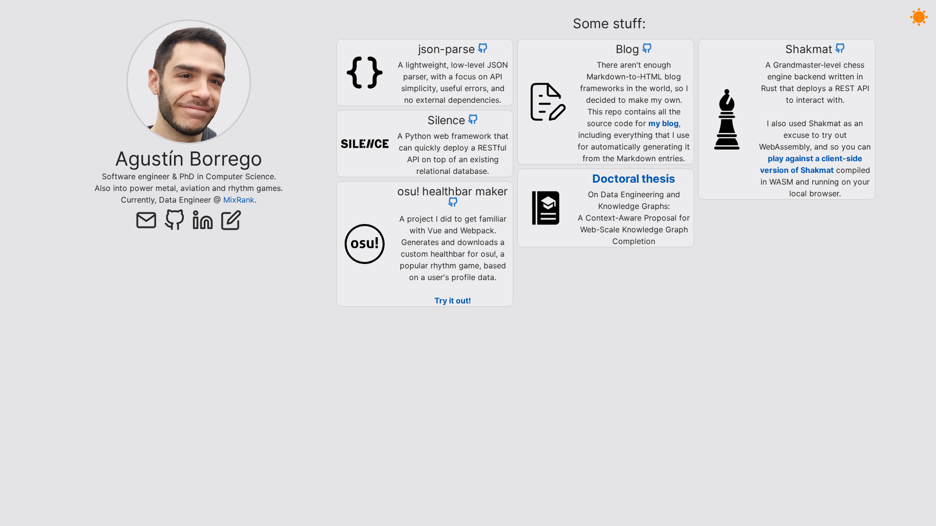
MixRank (238, 200)
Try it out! (452, 300)
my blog (663, 123)
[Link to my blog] (231, 222)
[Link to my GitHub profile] (178, 222)
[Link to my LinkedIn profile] (206, 222)
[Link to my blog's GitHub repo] (647, 49)
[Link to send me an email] (150, 222)
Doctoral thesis (633, 179)
